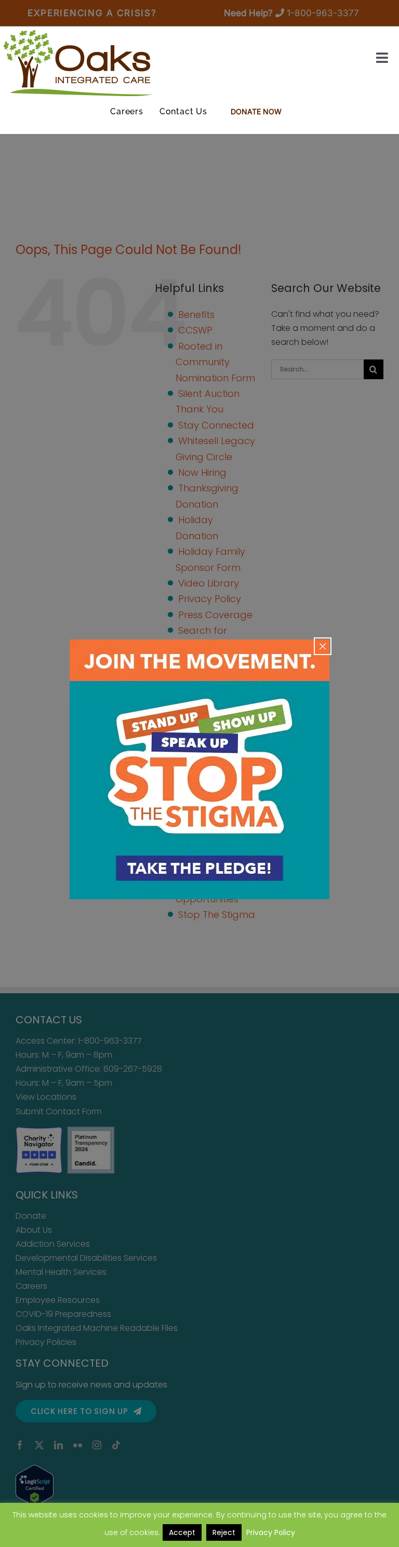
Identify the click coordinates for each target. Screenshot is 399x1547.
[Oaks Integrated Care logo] (78, 62)
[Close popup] (322, 646)
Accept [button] (182, 1532)
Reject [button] (223, 1532)
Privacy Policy (270, 1532)
